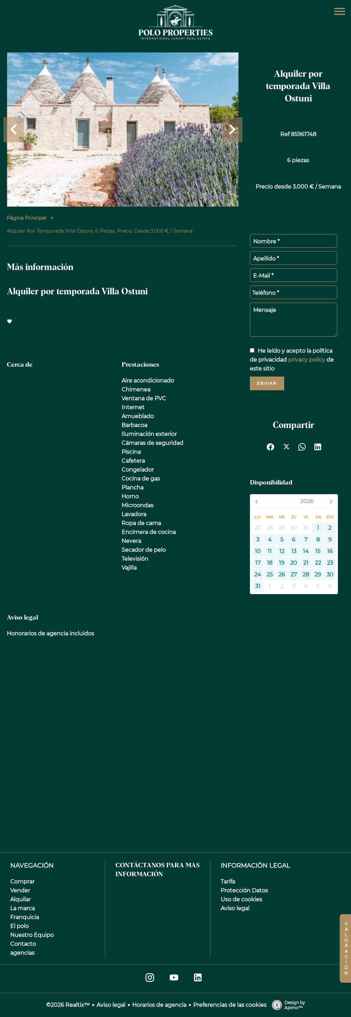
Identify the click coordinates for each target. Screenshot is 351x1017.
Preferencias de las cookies (230, 1005)
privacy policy (306, 359)
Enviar (267, 383)
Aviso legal (111, 1005)
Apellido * (266, 258)
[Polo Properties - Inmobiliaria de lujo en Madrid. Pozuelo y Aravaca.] (175, 37)
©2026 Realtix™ (68, 1005)
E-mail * (263, 275)
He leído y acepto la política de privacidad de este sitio (292, 359)
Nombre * (266, 241)
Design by (295, 1005)
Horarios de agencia (159, 1005)
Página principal (26, 218)
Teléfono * (265, 293)
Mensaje (264, 310)
